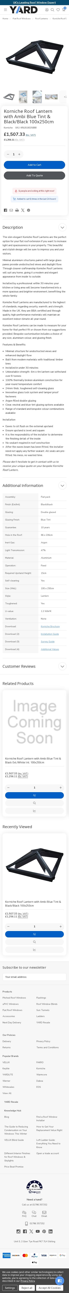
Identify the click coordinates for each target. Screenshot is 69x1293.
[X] (24, 210)
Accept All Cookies (50, 1288)
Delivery (7, 1041)
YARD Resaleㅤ (43, 1022)
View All (7, 1093)
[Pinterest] (30, 210)
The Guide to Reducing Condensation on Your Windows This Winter (16, 1130)
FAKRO (39, 1062)
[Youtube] (39, 1231)
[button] (34, 1187)
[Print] (18, 210)
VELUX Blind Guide (14, 1140)
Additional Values (50, 649)
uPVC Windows (11, 1004)
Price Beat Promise (13, 1166)
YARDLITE (8, 1074)
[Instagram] (20, 1231)
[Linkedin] (50, 1231)
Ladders (40, 1016)
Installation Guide (50, 634)
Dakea (39, 1080)
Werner (6, 1080)
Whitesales (8, 1087)
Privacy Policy (43, 1041)
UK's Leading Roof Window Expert (34, 2)
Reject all (27, 1288)
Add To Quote (34, 175)
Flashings (41, 997)
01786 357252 (39, 1204)
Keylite (6, 1068)
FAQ (24, 1216)
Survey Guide (48, 641)
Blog (6, 1116)
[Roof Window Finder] (59, 1280)
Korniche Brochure (50, 626)
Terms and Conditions (47, 1047)
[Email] (12, 210)
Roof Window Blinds (46, 1004)
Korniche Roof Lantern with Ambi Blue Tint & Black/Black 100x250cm (33, 903)
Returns (7, 1047)
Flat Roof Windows (12, 1010)
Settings (10, 1288)
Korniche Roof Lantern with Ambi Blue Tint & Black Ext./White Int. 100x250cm (33, 760)
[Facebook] (7, 210)
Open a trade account (47, 1153)
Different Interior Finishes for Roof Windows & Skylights (17, 1157)
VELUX (6, 1062)
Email (44, 1216)
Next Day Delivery (12, 1022)
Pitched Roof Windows (14, 997)
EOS (38, 1087)
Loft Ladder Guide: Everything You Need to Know (48, 1144)
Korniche (40, 1068)
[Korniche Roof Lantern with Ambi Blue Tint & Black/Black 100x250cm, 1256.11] (34, 865)
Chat (34, 1216)
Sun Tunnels (42, 1010)
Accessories (9, 1016)
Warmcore (41, 1074)
